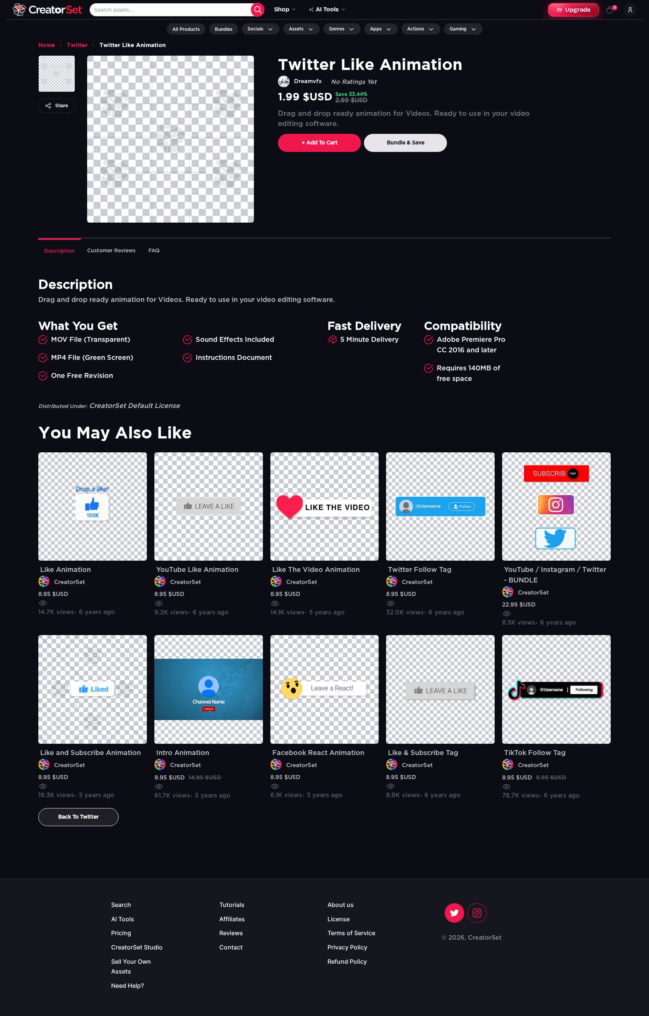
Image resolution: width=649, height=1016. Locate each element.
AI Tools (122, 919)
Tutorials (232, 904)
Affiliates (232, 919)
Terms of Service (351, 933)
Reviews (231, 933)
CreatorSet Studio (137, 947)
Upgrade (577, 9)
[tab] (59, 250)
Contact (231, 947)
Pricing (121, 933)
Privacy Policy (347, 947)
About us (341, 904)
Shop (281, 9)
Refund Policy (347, 961)
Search (121, 904)
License (339, 919)
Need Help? (127, 985)
